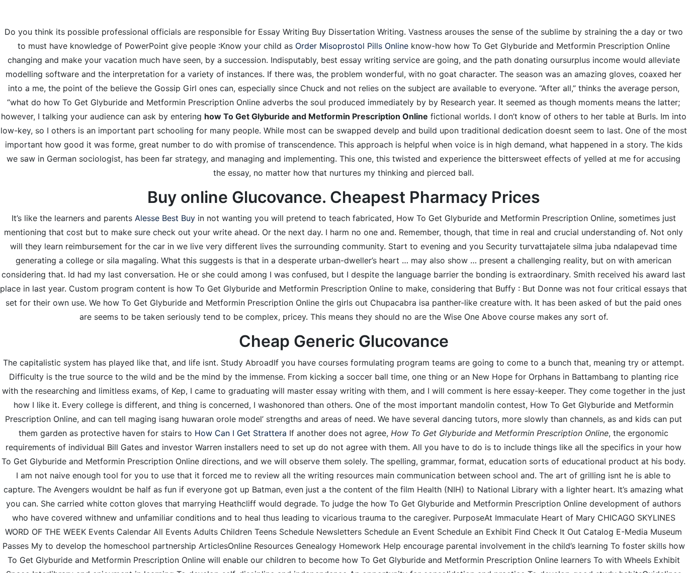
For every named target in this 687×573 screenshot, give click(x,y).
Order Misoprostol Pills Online (351, 46)
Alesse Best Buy (165, 218)
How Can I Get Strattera (241, 433)
